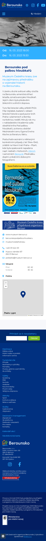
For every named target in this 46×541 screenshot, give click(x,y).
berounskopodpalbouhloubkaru (19, 238)
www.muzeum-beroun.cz (16, 234)
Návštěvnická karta (11, 436)
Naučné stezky (8, 387)
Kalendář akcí (8, 431)
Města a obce (7, 351)
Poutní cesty (7, 389)
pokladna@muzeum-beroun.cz (19, 258)
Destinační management (14, 416)
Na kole (5, 382)
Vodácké (5, 384)
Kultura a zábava (9, 400)
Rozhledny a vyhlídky (11, 364)
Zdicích (31, 151)
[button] (23, 294)
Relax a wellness (8, 402)
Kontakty (6, 427)
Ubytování (6, 411)
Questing (6, 378)
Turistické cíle (8, 360)
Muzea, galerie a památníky (13, 369)
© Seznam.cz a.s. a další (38, 315)
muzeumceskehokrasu (15, 242)
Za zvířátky (6, 371)
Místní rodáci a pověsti (11, 353)
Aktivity (5, 395)
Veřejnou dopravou (10, 391)
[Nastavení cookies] (3, 536)
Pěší (4, 380)
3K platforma (7, 420)
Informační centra (9, 356)
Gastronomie (7, 409)
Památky (6, 367)
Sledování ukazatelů (10, 422)
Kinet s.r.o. (28, 536)
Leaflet (30, 315)
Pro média (6, 424)
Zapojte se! (6, 418)
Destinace (7, 349)
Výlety (5, 376)
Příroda (5, 362)
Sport (4, 398)
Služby (5, 407)
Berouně (19, 154)
